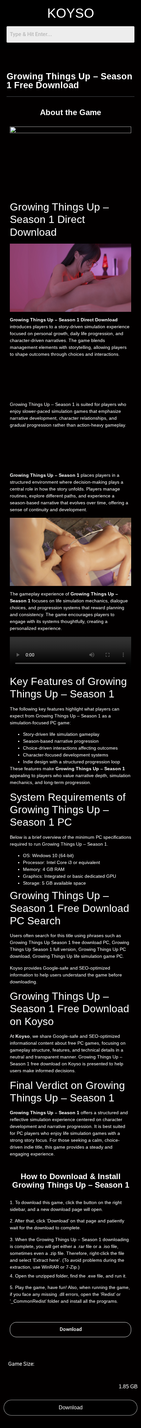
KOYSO (70, 13)
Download (71, 1407)
